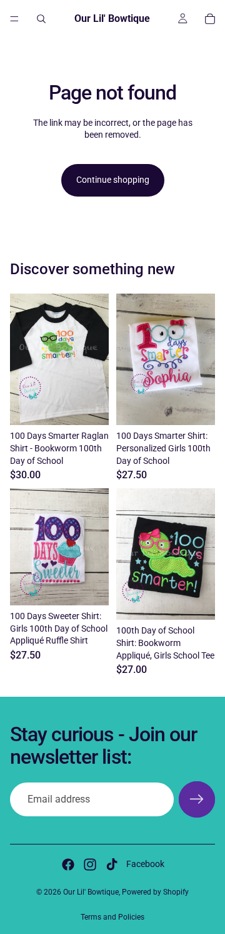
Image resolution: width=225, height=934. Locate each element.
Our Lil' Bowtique (91, 892)
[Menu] (14, 18)
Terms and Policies (112, 917)
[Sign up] (197, 799)
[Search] (41, 19)
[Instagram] (90, 864)
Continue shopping (112, 180)
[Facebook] (68, 864)
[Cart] (210, 19)
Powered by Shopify (155, 892)
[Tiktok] (111, 864)
